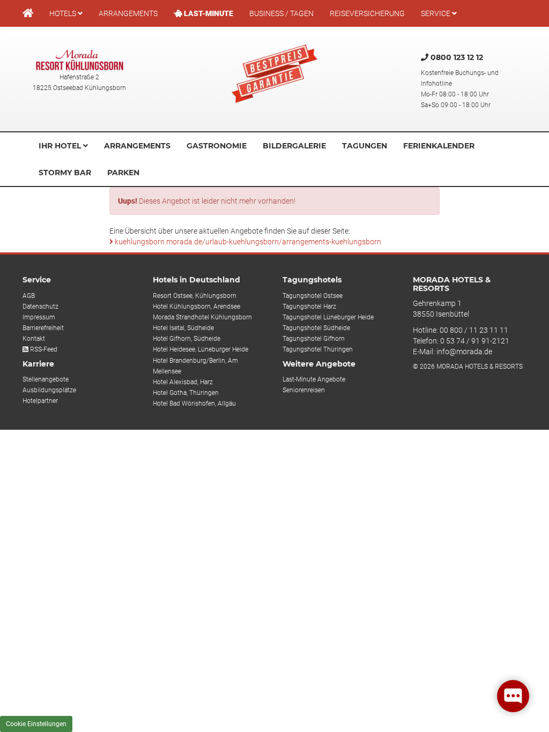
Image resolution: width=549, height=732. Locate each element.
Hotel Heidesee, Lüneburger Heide (200, 349)
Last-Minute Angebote (314, 379)
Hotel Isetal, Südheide (183, 328)
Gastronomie (217, 146)
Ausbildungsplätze (49, 390)
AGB (29, 296)
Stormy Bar (65, 172)
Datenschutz (40, 306)
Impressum (39, 317)
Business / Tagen (281, 13)
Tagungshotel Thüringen (318, 349)
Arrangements (128, 13)
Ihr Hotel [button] (61, 146)
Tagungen (364, 146)
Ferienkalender (438, 146)
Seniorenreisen (304, 390)
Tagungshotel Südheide (316, 328)
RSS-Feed (42, 349)
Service (436, 13)
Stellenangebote (46, 379)
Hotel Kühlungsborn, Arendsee (196, 306)
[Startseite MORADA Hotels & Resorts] (27, 13)
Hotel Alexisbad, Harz (183, 382)
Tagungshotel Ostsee (313, 296)
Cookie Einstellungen (36, 724)
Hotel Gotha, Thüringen (186, 393)
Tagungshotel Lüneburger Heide (328, 317)
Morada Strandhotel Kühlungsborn (202, 317)
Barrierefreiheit (43, 328)
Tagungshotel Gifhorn (314, 338)
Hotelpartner (40, 401)
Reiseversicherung (367, 13)
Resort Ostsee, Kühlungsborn (194, 296)
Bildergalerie (294, 146)
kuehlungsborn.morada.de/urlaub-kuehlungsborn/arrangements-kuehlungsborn (247, 241)
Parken (123, 172)
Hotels (63, 13)
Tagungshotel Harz (309, 306)
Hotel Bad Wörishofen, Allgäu (194, 403)
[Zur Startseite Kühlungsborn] (80, 59)
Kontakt (34, 338)
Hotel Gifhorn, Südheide (186, 338)
